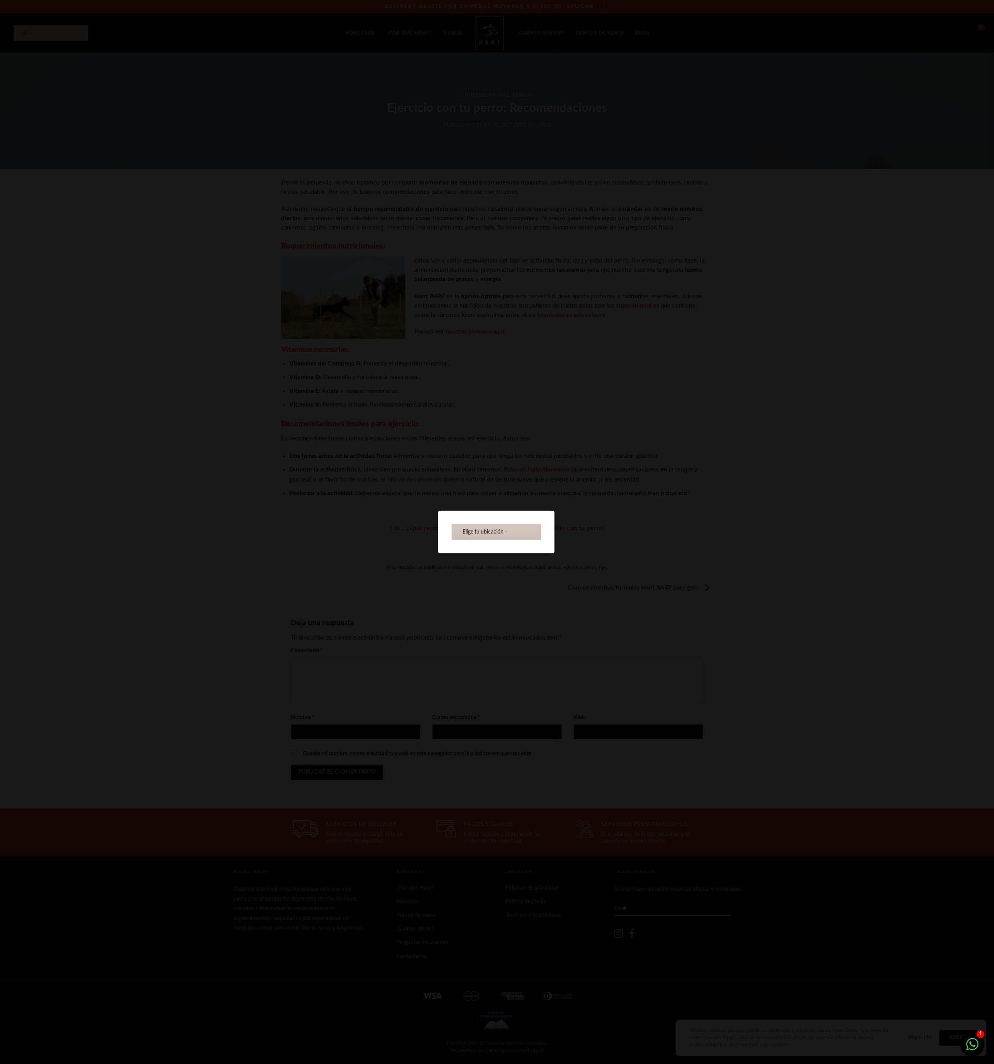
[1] (972, 1048)
